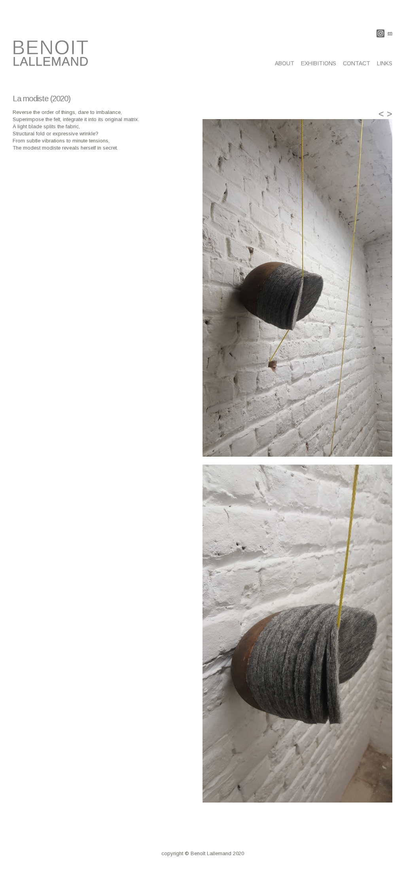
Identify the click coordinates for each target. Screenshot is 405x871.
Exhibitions (318, 63)
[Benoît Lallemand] (52, 61)
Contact (356, 63)
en (390, 33)
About (284, 63)
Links (384, 63)
